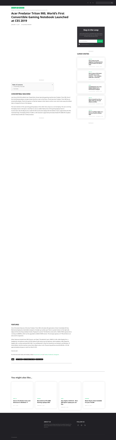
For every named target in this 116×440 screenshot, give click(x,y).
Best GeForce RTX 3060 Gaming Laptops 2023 (44, 401)
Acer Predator (19, 359)
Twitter (46, 354)
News (90, 85)
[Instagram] (81, 425)
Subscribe (100, 41)
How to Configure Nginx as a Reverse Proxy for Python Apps (96, 113)
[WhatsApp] (30, 76)
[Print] (42, 76)
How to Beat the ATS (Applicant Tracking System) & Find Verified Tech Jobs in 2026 (96, 62)
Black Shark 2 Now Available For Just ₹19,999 (93, 401)
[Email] (39, 76)
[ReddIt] (36, 76)
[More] (51, 76)
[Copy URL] (48, 76)
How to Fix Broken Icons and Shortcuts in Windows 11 (21, 401)
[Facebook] (88, 3)
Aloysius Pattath (27, 24)
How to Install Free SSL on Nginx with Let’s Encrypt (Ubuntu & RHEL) (95, 101)
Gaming (14, 7)
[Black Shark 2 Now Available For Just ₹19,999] (94, 389)
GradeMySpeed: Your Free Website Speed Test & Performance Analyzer (95, 88)
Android (87, 398)
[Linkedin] (33, 76)
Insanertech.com (38, 354)
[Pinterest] (27, 76)
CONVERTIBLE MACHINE (19, 86)
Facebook (50, 354)
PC (17, 7)
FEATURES (15, 88)
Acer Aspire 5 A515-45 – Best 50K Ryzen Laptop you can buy (69, 402)
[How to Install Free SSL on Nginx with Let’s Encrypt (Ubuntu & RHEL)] (82, 101)
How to (90, 97)
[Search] (111, 3)
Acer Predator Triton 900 (29, 359)
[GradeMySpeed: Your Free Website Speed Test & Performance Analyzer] (82, 88)
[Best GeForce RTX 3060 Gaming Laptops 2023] (46, 389)
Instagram (56, 354)
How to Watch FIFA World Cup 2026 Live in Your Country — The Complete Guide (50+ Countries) (95, 75)
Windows (21, 7)
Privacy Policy (91, 44)
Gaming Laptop (39, 359)
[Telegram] (45, 76)
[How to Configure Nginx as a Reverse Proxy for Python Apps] (82, 113)
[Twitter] (23, 76)
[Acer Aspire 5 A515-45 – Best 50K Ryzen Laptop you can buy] (70, 389)
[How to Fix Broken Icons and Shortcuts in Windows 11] (22, 389)
